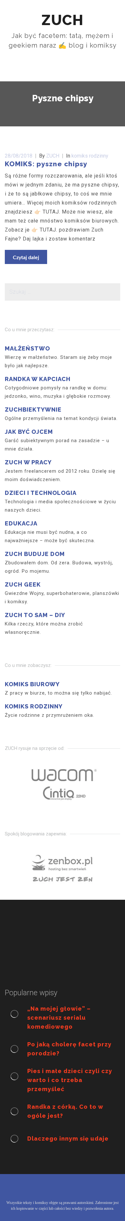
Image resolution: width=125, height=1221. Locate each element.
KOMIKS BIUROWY (32, 684)
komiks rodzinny (89, 156)
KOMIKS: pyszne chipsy (46, 164)
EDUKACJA (21, 523)
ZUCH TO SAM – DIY (35, 615)
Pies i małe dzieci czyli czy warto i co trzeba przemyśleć (69, 1080)
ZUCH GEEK (23, 584)
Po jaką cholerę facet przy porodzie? (69, 1049)
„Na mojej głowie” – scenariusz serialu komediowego (59, 1017)
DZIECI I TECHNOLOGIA (41, 492)
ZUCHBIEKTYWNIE (33, 409)
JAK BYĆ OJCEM (29, 431)
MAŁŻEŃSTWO (27, 348)
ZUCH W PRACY (28, 462)
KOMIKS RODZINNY (34, 706)
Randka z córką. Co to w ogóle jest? (65, 1111)
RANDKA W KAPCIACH (38, 379)
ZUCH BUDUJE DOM (35, 554)
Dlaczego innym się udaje (68, 1138)
